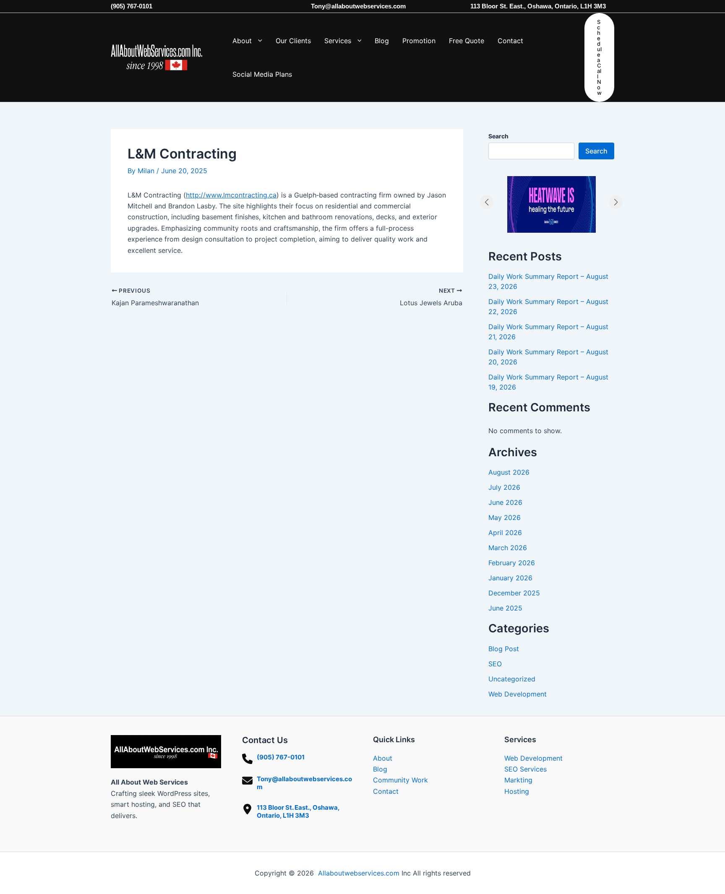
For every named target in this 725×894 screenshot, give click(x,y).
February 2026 (511, 563)
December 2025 (514, 593)
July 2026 (504, 487)
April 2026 (505, 532)
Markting (518, 780)
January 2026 (510, 578)
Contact (386, 791)
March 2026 (507, 547)
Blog (380, 769)
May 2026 (504, 517)
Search (498, 136)
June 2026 (505, 502)
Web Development (517, 694)
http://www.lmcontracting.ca (231, 195)
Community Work (400, 780)
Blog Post (503, 649)
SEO (495, 664)
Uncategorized (511, 679)
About (382, 758)
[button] (257, 40)
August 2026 (508, 472)
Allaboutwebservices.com (358, 873)
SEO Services (525, 769)
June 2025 (505, 608)
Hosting (516, 791)
